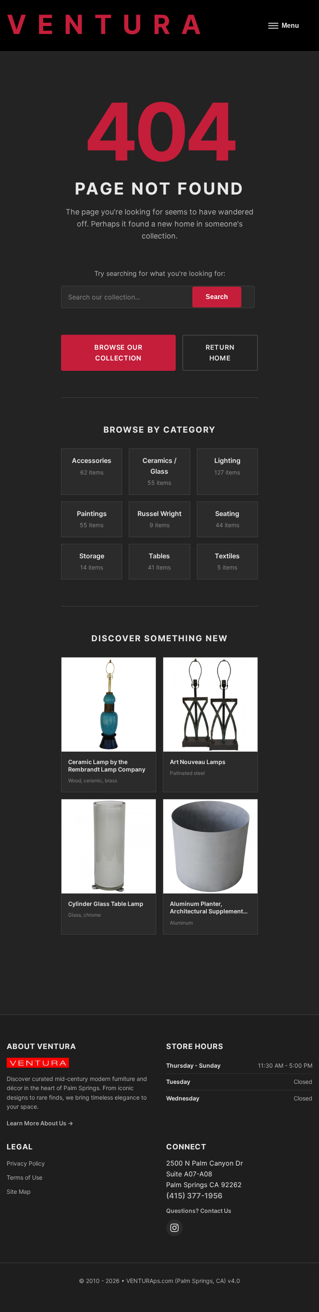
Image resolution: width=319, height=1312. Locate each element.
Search (217, 296)
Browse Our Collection (118, 352)
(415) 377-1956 (194, 1195)
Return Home (220, 352)
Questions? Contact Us (198, 1210)
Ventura (109, 24)
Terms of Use (24, 1177)
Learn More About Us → (40, 1123)
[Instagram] (174, 1228)
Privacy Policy (26, 1163)
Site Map (19, 1191)
